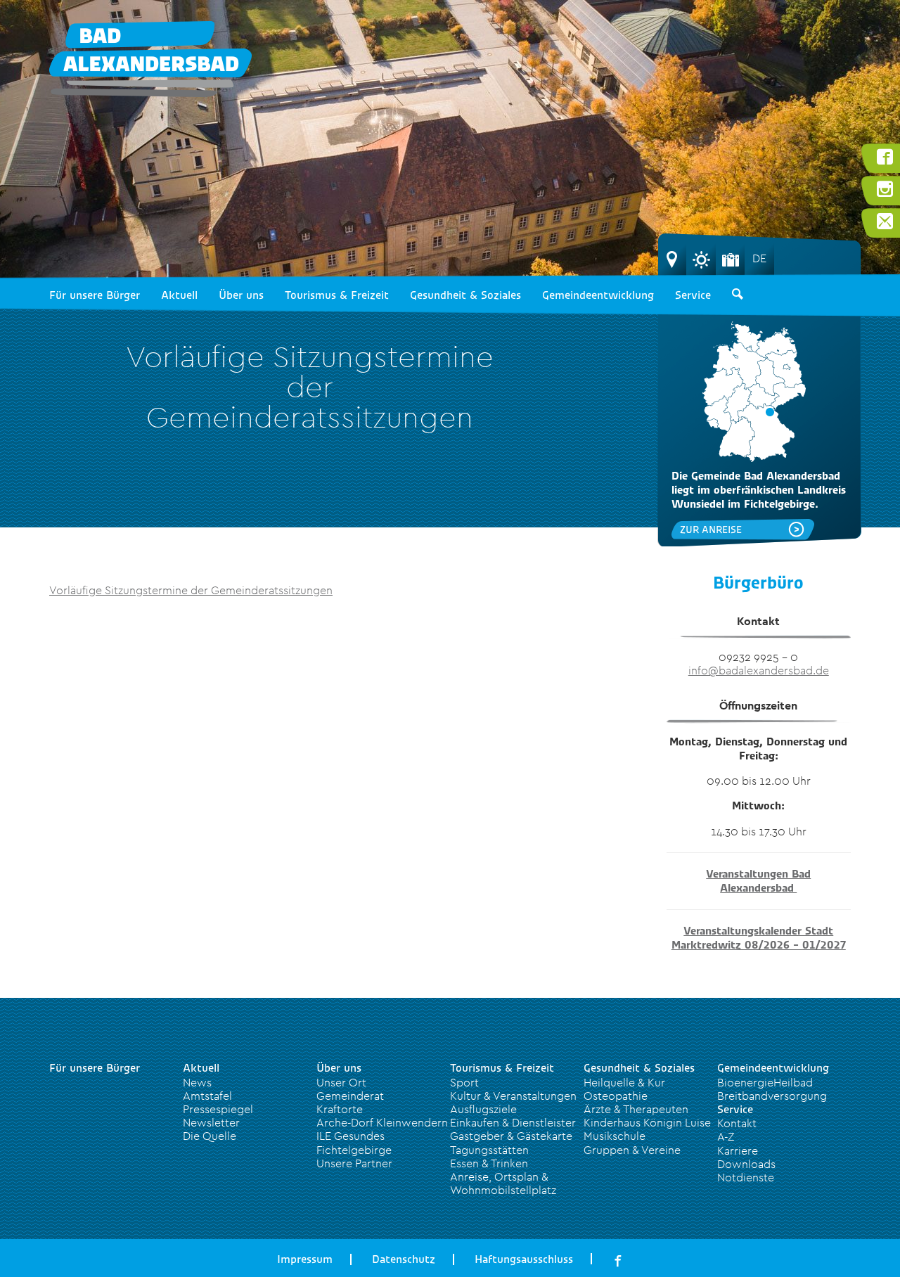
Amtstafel (207, 1096)
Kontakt (737, 1123)
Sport (464, 1082)
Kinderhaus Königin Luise (647, 1122)
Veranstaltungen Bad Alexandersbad (758, 881)
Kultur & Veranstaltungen (513, 1096)
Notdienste (745, 1177)
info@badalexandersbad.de (758, 670)
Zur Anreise (711, 529)
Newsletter (211, 1122)
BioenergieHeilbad (765, 1082)
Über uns (241, 295)
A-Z (725, 1136)
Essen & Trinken (489, 1163)
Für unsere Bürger (94, 295)
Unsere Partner (354, 1163)
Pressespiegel (218, 1109)
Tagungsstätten (489, 1150)
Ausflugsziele (483, 1109)
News (197, 1082)
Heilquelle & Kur (624, 1082)
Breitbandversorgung (772, 1096)
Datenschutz (403, 1259)
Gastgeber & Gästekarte (511, 1136)
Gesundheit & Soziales (465, 295)
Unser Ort (341, 1082)
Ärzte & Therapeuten (636, 1109)
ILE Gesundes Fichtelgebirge (354, 1142)
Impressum (305, 1259)
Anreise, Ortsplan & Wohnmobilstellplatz (503, 1183)
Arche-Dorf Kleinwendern (382, 1122)
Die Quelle (209, 1136)
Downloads (746, 1164)
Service (693, 295)
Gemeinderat (350, 1096)
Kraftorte (339, 1109)
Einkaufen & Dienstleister (513, 1122)
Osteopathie (616, 1096)
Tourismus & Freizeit (337, 295)
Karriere (737, 1150)
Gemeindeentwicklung (598, 295)
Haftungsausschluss (524, 1259)
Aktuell (179, 295)
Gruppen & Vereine (632, 1150)
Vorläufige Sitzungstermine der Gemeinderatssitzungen (191, 590)
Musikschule (614, 1136)
